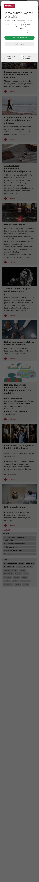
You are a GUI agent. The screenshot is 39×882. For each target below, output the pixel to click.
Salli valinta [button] (19, 44)
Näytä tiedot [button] (18, 49)
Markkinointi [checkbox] (27, 58)
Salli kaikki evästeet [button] (19, 38)
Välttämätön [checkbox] (11, 56)
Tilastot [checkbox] (9, 58)
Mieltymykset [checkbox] (27, 56)
